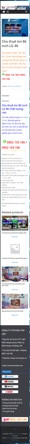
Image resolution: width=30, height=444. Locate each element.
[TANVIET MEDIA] (15, 7)
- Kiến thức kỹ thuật (9, 408)
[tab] (5, 96)
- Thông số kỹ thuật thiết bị (12, 403)
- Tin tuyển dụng (8, 411)
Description (5, 96)
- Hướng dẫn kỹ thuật (10, 406)
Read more (15, 237)
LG (22, 158)
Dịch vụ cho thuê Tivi (14, 86)
